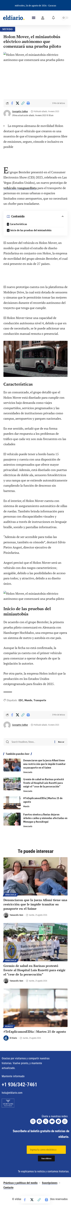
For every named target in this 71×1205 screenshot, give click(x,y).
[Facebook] (39, 1121)
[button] (33, 18)
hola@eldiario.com (12, 1092)
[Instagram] (33, 1121)
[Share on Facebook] (12, 103)
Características (18, 224)
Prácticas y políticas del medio (20, 1183)
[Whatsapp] (65, 1121)
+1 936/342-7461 (19, 1084)
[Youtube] (52, 1121)
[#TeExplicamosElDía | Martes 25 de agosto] (12, 802)
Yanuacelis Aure (16, 915)
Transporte (39, 700)
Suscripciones (49, 1183)
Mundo (7, 29)
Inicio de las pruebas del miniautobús (31, 230)
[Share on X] (17, 103)
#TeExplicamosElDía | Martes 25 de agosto (34, 1031)
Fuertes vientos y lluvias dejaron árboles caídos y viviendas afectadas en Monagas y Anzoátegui (45, 818)
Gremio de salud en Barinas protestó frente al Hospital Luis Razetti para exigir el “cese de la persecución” (43, 783)
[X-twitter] (45, 1121)
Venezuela (27, 772)
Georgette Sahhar (20, 111)
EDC (21, 700)
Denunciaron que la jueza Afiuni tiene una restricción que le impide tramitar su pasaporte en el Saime (44, 764)
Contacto (8, 1187)
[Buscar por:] (32, 742)
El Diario (13, 1038)
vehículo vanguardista (20, 188)
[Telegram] (58, 1121)
